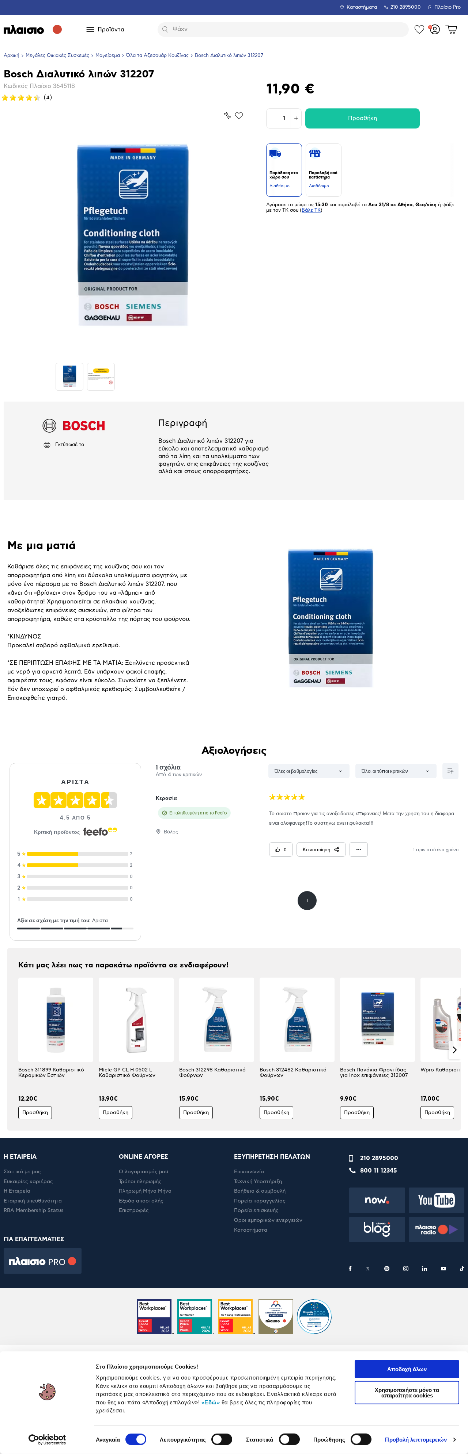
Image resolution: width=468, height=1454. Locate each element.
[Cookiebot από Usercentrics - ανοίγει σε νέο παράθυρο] (47, 1439)
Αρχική (11, 55)
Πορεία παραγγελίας (260, 1201)
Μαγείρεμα (107, 55)
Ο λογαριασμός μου (143, 1171)
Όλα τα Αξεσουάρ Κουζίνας (157, 55)
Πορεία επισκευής (256, 1210)
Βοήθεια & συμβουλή (260, 1191)
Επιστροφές (134, 1210)
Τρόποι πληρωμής (140, 1181)
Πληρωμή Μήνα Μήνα (145, 1191)
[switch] (221, 1439)
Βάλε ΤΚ (311, 210)
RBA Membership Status (34, 1210)
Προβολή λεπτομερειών (416, 1439)
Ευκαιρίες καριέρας (28, 1181)
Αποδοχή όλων (407, 1369)
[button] (13, 1050)
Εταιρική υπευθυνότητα (33, 1201)
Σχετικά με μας (22, 1171)
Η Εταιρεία (17, 1191)
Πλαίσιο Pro (447, 7)
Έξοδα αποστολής (141, 1201)
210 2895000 (379, 1158)
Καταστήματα (362, 7)
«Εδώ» (210, 1402)
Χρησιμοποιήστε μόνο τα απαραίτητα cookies (407, 1392)
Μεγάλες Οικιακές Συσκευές (57, 55)
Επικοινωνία (249, 1171)
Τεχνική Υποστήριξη (258, 1181)
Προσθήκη (362, 118)
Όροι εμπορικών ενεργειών (268, 1220)
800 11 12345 (378, 1171)
